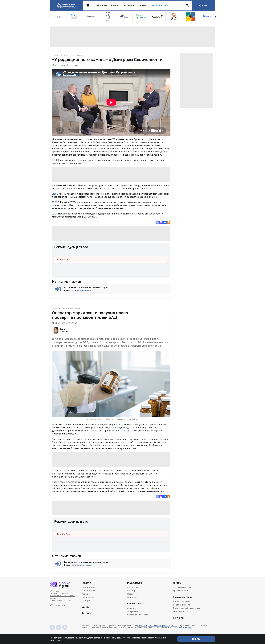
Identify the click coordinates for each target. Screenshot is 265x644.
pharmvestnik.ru (185, 628)
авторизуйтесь (84, 290)
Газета (142, 5)
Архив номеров (180, 590)
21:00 (55, 213)
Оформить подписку (183, 587)
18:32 (54, 202)
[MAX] (161, 222)
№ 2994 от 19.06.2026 (123, 430)
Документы (132, 611)
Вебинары (132, 590)
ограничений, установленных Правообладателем (157, 626)
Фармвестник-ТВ (67, 55)
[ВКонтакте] (165, 222)
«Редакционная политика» (60, 600)
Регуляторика (75, 308)
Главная (55, 55)
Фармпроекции (159, 5)
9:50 (54, 193)
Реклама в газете (181, 605)
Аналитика (132, 608)
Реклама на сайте (181, 602)
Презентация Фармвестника (187, 608)
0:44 (54, 160)
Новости (102, 5)
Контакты (178, 618)
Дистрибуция (88, 597)
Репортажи (132, 587)
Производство (89, 590)
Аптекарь (129, 5)
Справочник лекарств (137, 615)
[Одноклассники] (168, 222)
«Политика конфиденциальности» (59, 592)
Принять (196, 639)
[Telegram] (157, 222)
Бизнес (115, 5)
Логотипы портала (182, 611)
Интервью (80, 55)
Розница (86, 594)
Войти (205, 5)
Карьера (86, 600)
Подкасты (132, 594)
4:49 (54, 185)
